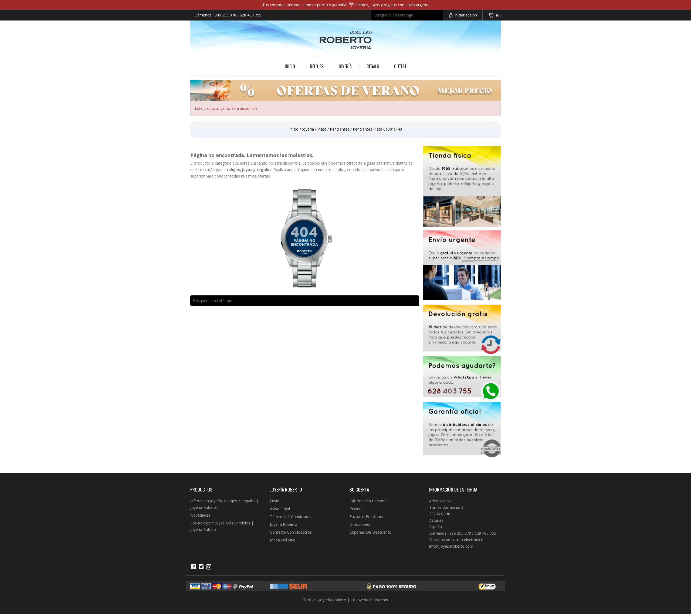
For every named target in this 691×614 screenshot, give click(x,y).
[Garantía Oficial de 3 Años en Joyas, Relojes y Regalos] (462, 431)
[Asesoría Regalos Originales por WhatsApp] (462, 379)
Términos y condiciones (291, 516)
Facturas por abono (367, 516)
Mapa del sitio (283, 540)
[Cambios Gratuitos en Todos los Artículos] (462, 330)
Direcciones (360, 524)
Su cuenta (359, 489)
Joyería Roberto (283, 524)
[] (440, 19)
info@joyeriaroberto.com (451, 546)
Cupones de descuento (370, 532)
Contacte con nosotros (291, 532)
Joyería (345, 66)
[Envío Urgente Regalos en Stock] (462, 267)
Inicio (290, 66)
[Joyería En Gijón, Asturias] (462, 188)
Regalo (373, 66)
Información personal (368, 500)
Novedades (200, 515)
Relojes (316, 66)
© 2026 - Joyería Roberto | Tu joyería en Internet (345, 599)
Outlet (400, 66)
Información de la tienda (453, 489)
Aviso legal (280, 508)
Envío (274, 500)
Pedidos (357, 508)
